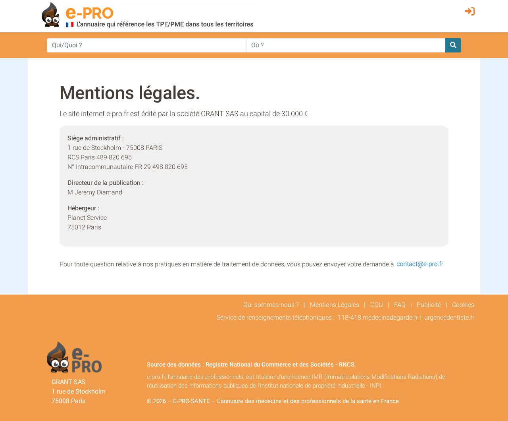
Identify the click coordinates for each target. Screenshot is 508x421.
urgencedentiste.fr (449, 317)
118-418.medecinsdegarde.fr (378, 317)
